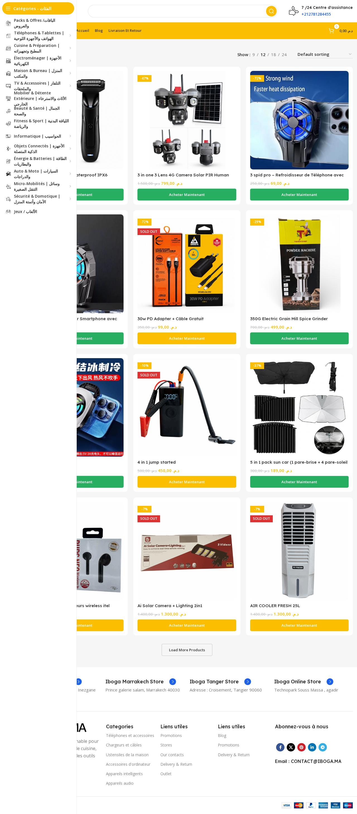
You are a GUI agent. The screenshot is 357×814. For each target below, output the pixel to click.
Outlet (166, 773)
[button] (187, 194)
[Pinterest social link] (301, 747)
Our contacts (172, 754)
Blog (222, 735)
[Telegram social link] (323, 747)
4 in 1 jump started (157, 462)
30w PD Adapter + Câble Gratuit (171, 318)
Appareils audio (120, 783)
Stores (166, 745)
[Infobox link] (140, 681)
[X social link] (291, 747)
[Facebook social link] (280, 747)
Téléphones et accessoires (130, 735)
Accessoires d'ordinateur (128, 764)
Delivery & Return (176, 764)
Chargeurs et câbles (124, 745)
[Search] (271, 11)
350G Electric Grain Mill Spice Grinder (289, 318)
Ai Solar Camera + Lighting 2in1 (170, 605)
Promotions (171, 735)
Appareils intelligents (124, 773)
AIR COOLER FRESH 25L (275, 605)
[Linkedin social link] (312, 747)
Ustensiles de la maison (127, 754)
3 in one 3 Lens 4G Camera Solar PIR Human (183, 175)
